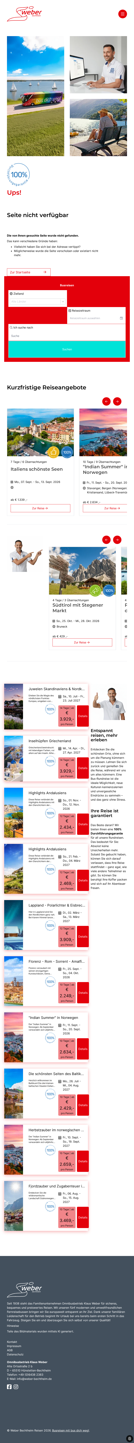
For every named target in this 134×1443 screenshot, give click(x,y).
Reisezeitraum (80, 310)
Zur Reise (38, 508)
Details (82, 716)
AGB (10, 1350)
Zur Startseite (20, 272)
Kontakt (12, 1342)
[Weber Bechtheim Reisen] (24, 13)
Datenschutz (15, 1354)
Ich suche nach (23, 327)
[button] (106, 401)
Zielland (18, 293)
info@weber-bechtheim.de (34, 1379)
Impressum (14, 1346)
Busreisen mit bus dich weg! (70, 1430)
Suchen (67, 349)
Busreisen (67, 285)
